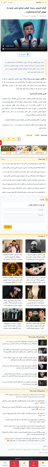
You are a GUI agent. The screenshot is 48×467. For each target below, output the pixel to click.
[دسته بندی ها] (46, 2)
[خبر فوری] (1, 142)
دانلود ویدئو (22, 54)
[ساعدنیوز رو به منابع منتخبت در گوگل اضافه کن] (18, 139)
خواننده (37, 135)
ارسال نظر (7, 227)
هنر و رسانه (43, 16)
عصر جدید (29, 135)
